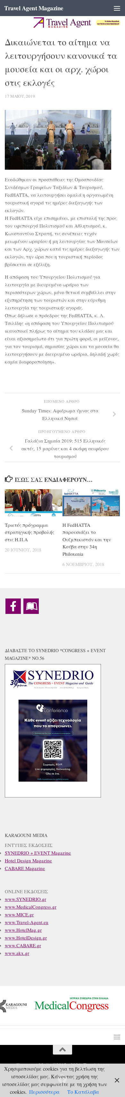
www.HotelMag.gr (23, 930)
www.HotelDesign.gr (26, 937)
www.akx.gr (17, 953)
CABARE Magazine (25, 868)
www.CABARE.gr (23, 945)
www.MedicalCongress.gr (30, 907)
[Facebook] (13, 606)
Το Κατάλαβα (83, 1091)
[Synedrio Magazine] (31, 606)
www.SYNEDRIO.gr (25, 899)
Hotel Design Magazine (28, 860)
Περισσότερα (44, 1091)
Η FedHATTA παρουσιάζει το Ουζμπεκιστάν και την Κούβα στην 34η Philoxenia (87, 539)
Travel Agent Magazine (33, 8)
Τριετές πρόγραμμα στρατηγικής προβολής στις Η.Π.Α (29, 532)
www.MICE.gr (19, 914)
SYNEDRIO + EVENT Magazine (38, 853)
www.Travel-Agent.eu (26, 922)
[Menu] (117, 8)
